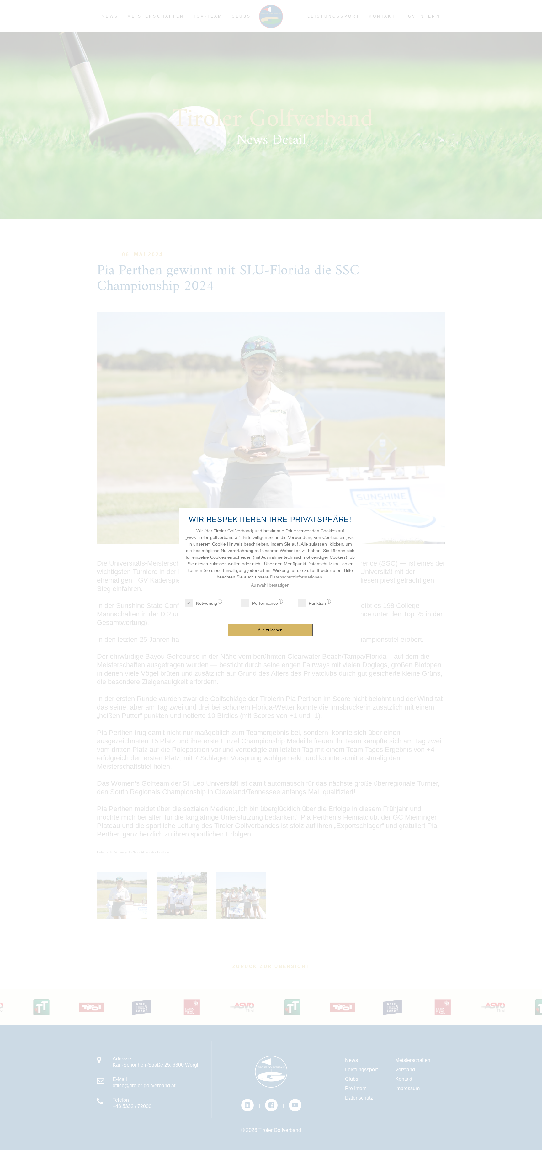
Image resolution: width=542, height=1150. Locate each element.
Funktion (317, 603)
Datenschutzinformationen (296, 576)
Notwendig (206, 603)
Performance (265, 603)
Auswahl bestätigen (270, 585)
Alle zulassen (270, 630)
